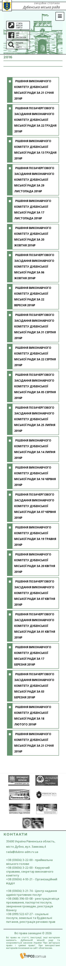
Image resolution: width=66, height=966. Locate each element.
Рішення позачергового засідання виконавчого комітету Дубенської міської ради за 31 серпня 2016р (35, 326)
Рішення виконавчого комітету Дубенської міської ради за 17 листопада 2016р (32, 209)
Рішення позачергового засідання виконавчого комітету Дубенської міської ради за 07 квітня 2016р (34, 593)
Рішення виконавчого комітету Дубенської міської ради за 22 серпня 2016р (35, 356)
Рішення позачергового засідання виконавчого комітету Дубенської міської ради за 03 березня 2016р (34, 685)
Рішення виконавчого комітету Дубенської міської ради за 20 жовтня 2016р (32, 236)
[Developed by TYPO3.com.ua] (33, 956)
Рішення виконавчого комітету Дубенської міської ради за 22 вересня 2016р (32, 296)
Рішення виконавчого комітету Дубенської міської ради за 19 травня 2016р (35, 536)
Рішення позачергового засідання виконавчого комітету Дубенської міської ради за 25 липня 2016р (34, 419)
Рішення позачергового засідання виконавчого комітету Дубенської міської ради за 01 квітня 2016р (34, 625)
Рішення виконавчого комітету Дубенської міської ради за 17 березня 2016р (32, 655)
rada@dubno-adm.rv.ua (22, 852)
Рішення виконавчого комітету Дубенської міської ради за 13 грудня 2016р (35, 149)
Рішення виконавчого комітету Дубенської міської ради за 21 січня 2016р (34, 89)
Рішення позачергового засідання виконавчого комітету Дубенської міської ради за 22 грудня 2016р (35, 119)
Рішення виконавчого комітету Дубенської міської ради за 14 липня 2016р (34, 449)
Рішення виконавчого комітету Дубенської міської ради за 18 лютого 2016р (32, 715)
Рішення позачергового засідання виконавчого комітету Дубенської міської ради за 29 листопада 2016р (34, 179)
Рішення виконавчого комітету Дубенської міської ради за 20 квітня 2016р (34, 563)
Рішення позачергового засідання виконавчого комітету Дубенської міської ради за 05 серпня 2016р (35, 386)
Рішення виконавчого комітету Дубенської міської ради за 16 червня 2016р (35, 476)
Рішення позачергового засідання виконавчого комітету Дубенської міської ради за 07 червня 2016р (35, 506)
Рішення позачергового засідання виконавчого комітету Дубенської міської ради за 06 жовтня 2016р (34, 266)
